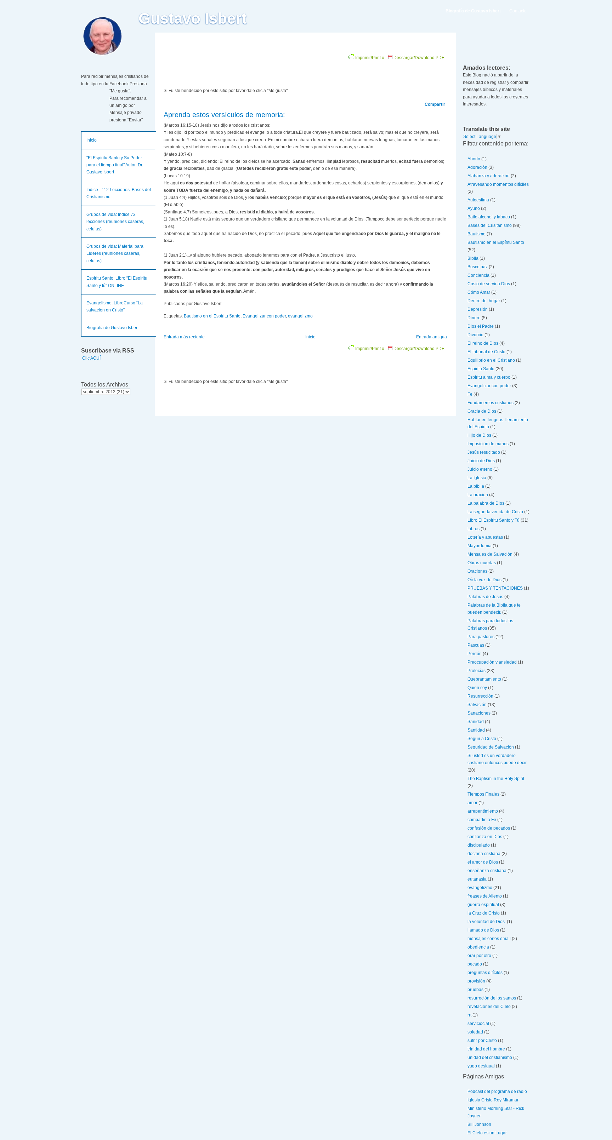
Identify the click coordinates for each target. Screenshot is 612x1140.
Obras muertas (482, 562)
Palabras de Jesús (485, 596)
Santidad (476, 730)
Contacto (518, 10)
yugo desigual (481, 1066)
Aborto (474, 158)
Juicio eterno (480, 469)
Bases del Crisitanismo (490, 225)
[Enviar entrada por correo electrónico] (222, 303)
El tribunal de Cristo (486, 351)
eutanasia (477, 879)
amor (472, 802)
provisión (476, 981)
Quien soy (477, 687)
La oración (478, 494)
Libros (474, 528)
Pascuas (476, 645)
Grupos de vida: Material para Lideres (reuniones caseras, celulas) (114, 253)
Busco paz (478, 266)
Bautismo (477, 233)
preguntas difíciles (485, 972)
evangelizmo (300, 316)
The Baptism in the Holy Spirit (496, 778)
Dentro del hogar (484, 300)
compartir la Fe (482, 819)
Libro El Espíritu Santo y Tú (494, 520)
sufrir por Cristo (482, 1040)
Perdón (475, 653)
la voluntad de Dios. (487, 921)
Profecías (477, 670)
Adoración (477, 167)
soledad (475, 1032)
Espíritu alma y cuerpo (489, 377)
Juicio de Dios (481, 460)
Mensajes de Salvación (490, 554)
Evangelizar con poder (264, 316)
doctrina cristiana (484, 853)
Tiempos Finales (483, 794)
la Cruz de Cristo (484, 913)
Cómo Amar (479, 292)
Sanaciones (479, 713)
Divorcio (475, 334)
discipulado (479, 845)
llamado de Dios (483, 930)
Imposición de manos (488, 443)
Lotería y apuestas (485, 537)
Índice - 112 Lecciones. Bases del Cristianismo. (118, 193)
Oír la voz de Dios (485, 579)
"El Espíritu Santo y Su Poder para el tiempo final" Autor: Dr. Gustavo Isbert (114, 165)
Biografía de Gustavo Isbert (112, 327)
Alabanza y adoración (489, 175)
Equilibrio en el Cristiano (491, 360)
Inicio (91, 140)
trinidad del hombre (486, 1049)
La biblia (476, 486)
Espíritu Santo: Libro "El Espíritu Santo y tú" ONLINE (116, 282)
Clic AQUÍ (91, 358)
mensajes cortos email (489, 938)
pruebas (475, 989)
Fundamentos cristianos (491, 402)
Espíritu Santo (481, 368)
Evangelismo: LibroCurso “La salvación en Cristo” (114, 306)
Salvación (477, 704)
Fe (470, 394)
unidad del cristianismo (490, 1057)
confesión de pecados (489, 828)
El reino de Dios (483, 343)
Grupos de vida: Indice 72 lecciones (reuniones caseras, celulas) (115, 221)
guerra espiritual (483, 904)
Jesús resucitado (484, 452)
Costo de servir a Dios (489, 283)
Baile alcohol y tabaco (489, 216)
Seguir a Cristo (482, 738)
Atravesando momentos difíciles (498, 184)
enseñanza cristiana (487, 870)
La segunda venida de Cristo (495, 511)
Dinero (474, 317)
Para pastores (481, 636)
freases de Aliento (485, 896)
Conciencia (478, 275)
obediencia (478, 947)
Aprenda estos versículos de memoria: (224, 115)
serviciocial (478, 1023)
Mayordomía (480, 545)
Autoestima (478, 199)
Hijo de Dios (479, 435)
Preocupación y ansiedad (492, 662)
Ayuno (474, 208)
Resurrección (480, 696)
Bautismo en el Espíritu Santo (212, 316)
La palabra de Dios (486, 503)
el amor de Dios (483, 862)
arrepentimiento (483, 811)
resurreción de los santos (492, 998)
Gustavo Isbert (192, 18)
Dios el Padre (481, 326)
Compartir (435, 104)
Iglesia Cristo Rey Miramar (493, 1100)
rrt (469, 1015)
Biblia (473, 258)
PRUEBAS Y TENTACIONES (495, 588)
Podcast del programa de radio (497, 1091)
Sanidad (476, 721)
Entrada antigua (431, 336)
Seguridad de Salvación (491, 747)
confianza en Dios (485, 836)
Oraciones (477, 571)
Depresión (478, 309)
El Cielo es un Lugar (487, 1132)
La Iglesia (477, 477)
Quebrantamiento (484, 679)
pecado (475, 964)
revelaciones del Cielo (489, 1006)
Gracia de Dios (482, 411)
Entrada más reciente (184, 336)
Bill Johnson (479, 1124)
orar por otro (479, 955)
